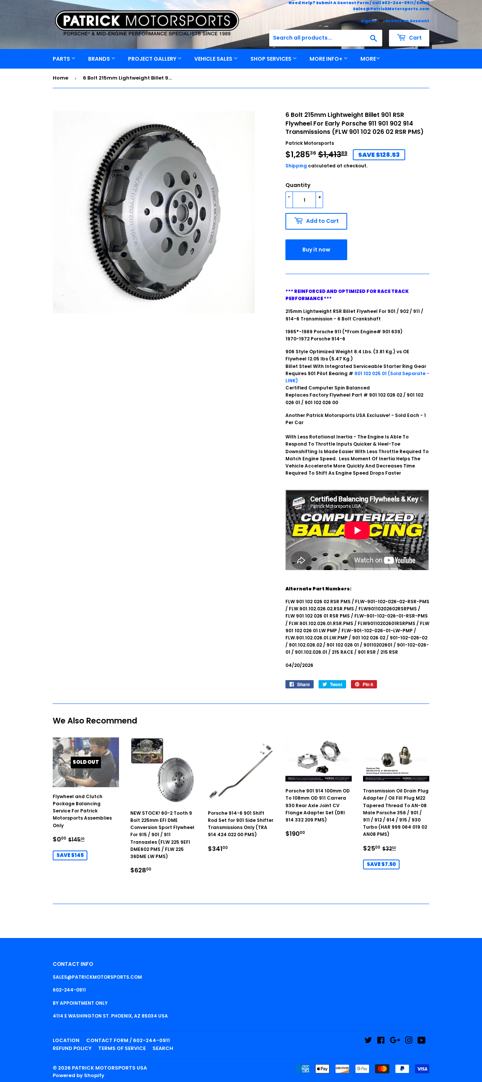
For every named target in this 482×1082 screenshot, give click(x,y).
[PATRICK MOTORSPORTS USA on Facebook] (381, 1041)
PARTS (62, 59)
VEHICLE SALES (213, 59)
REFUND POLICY (72, 1048)
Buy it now (316, 249)
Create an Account (407, 21)
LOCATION (66, 1040)
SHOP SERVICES (271, 59)
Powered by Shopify (78, 1075)
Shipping (296, 165)
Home (60, 77)
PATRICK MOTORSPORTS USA (109, 1067)
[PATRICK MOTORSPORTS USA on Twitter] (368, 1041)
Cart (415, 37)
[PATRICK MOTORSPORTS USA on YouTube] (422, 1041)
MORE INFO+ (326, 59)
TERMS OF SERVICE (122, 1048)
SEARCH (163, 1048)
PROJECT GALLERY (152, 59)
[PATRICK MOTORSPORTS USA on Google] (395, 1041)
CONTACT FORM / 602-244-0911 (128, 1040)
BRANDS (99, 59)
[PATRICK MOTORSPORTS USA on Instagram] (409, 1041)
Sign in (368, 21)
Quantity (297, 185)
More (368, 59)
